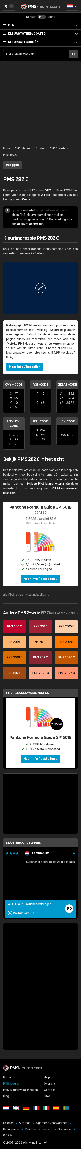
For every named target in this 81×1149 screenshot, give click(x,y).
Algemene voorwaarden (52, 1123)
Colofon (8, 1123)
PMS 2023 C (66, 673)
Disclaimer (65, 1129)
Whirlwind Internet (35, 1142)
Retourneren (11, 1129)
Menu (12, 25)
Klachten (31, 1129)
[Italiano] (46, 1108)
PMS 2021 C (14, 673)
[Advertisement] (40, 101)
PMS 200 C (14, 626)
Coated (27, 33)
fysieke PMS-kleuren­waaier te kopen (34, 343)
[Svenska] (66, 1108)
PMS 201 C (41, 626)
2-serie (46, 195)
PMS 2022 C (40, 673)
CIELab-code (67, 384)
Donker (31, 17)
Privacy (48, 1129)
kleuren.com (26, 1067)
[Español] (56, 1108)
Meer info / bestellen (24, 367)
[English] (16, 1108)
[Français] (36, 1108)
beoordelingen (38, 904)
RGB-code (40, 384)
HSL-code (40, 421)
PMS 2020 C (66, 657)
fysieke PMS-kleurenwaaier (45, 484)
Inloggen (12, 165)
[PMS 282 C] (40, 288)
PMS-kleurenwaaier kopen (27, 693)
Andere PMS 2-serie (26, 612)
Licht (51, 17)
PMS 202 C (40, 657)
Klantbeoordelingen (23, 842)
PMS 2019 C (14, 657)
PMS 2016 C (14, 642)
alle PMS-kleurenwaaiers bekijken (25, 595)
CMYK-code (14, 384)
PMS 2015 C (66, 626)
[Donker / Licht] (42, 17)
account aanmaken (30, 224)
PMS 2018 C (66, 642)
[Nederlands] (72, 6)
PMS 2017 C (40, 642)
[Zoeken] (73, 54)
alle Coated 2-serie (63, 613)
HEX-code (67, 421)
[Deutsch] (26, 1108)
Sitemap (25, 1123)
